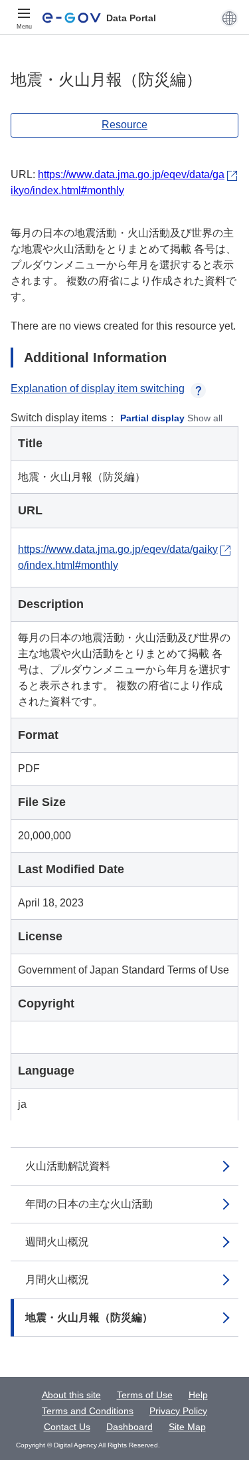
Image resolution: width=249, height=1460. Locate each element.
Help (198, 1395)
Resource (124, 124)
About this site (71, 1395)
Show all (204, 418)
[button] (229, 18)
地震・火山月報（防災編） (89, 1317)
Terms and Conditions (87, 1411)
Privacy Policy (178, 1411)
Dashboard (129, 1426)
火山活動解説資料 (67, 1166)
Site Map (187, 1426)
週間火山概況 (57, 1241)
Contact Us (67, 1426)
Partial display (152, 418)
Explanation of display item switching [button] (98, 388)
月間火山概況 (57, 1279)
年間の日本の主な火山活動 (89, 1203)
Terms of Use (145, 1395)
